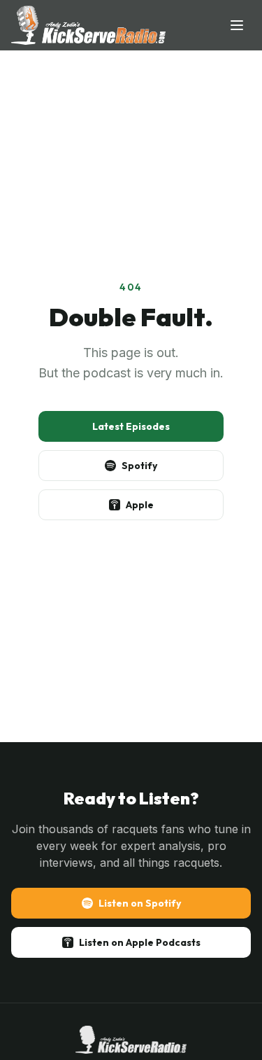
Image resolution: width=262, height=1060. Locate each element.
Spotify (139, 465)
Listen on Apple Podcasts (140, 942)
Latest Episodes (131, 426)
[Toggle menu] (237, 25)
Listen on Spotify (140, 903)
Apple (140, 504)
